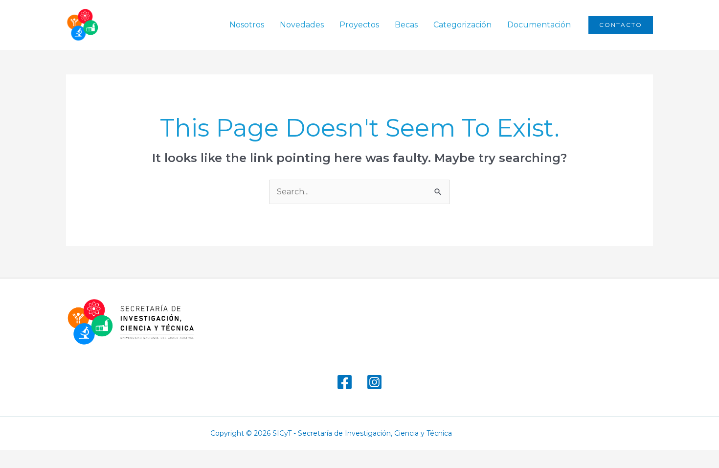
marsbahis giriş (483, 433)
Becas (406, 24)
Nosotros (246, 24)
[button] (620, 25)
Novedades (302, 24)
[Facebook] (344, 382)
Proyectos (359, 24)
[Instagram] (374, 382)
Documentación (539, 24)
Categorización (462, 24)
